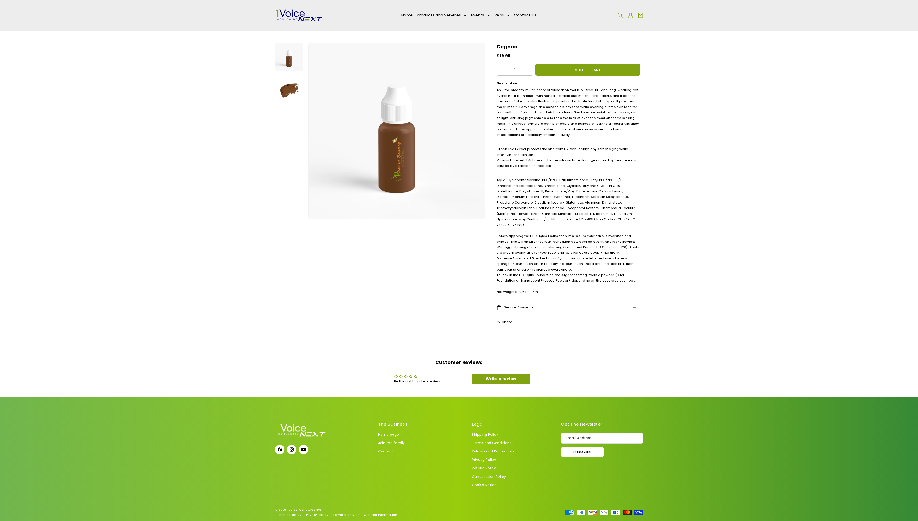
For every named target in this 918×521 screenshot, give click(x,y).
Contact (385, 451)
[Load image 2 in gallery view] (289, 90)
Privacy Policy (484, 459)
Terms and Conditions (491, 442)
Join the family (391, 442)
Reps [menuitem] (499, 15)
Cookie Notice (484, 485)
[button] (620, 15)
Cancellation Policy (489, 476)
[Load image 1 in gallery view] (289, 57)
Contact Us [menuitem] (525, 15)
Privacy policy (317, 515)
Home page (388, 434)
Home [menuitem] (407, 15)
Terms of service (346, 515)
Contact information (380, 515)
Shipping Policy (485, 434)
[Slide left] (315, 131)
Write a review (501, 378)
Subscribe (582, 451)
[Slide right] (477, 131)
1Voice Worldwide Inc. (304, 510)
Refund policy (290, 515)
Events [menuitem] (477, 15)
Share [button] (507, 322)
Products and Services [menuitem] (439, 15)
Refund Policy (484, 468)
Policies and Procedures (493, 451)
